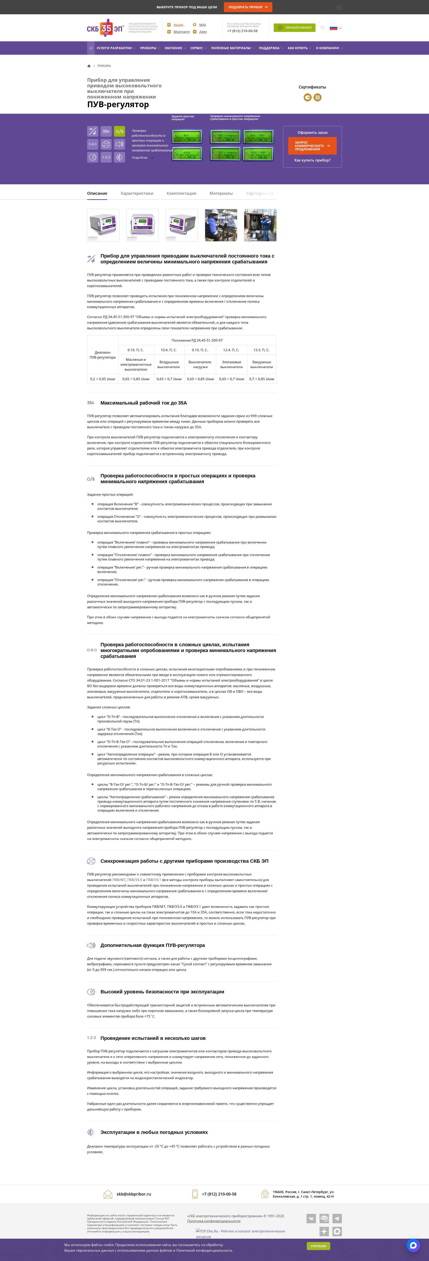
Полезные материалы (231, 48)
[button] (272, 193)
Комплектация (181, 193)
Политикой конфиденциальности (204, 1250)
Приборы (148, 48)
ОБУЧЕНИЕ (173, 48)
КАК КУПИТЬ (298, 48)
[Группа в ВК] (311, 1218)
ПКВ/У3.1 (153, 879)
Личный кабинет (298, 27)
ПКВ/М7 (119, 879)
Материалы (221, 193)
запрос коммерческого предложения (309, 145)
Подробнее (140, 157)
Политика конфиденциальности (214, 1221)
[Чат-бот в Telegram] (324, 1218)
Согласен (318, 1246)
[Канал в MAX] (337, 1231)
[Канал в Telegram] (337, 1218)
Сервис (196, 48)
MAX (202, 25)
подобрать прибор (246, 7)
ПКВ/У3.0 (134, 879)
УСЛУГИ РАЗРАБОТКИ (114, 48)
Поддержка (269, 48)
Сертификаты (260, 193)
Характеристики (137, 193)
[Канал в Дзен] (324, 1231)
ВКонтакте (182, 31)
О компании (327, 48)
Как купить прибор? (312, 160)
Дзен (203, 31)
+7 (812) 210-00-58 (242, 31)
